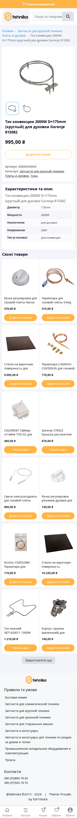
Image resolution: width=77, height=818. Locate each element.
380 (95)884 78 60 (16, 778)
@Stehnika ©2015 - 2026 (24, 794)
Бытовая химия (16, 697)
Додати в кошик (38, 154)
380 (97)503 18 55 (16, 783)
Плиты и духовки (14, 35)
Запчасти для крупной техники (40, 31)
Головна (7, 31)
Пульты (10, 760)
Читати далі (20, 449)
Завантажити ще (38, 660)
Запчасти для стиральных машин (29, 724)
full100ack (40, 799)
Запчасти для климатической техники (32, 704)
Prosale (65, 794)
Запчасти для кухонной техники (28, 717)
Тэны (34, 176)
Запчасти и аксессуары (21, 731)
